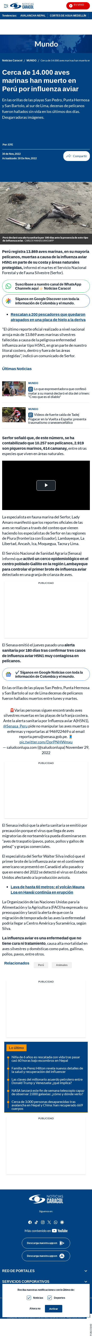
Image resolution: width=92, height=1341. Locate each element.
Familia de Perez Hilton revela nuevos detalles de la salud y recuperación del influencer (47, 1070)
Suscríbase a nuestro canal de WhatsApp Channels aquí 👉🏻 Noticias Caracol (48, 286)
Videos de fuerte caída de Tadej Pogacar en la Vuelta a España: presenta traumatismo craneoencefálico (57, 418)
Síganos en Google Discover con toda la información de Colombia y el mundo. (47, 301)
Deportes (59, 1297)
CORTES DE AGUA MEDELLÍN (68, 15)
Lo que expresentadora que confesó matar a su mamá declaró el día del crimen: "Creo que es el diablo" (59, 393)
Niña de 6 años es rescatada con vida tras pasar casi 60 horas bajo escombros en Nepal (46, 1058)
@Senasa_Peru (15, 726)
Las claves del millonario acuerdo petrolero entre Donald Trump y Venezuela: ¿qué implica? (47, 1081)
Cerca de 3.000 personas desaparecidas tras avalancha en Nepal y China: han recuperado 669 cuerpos (47, 1105)
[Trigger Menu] (6, 5)
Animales (62, 965)
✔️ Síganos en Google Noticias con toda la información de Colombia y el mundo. (49, 674)
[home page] (46, 1199)
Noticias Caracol (12, 60)
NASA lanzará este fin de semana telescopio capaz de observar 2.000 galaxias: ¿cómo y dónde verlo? (48, 1092)
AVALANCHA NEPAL (33, 15)
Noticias (38, 1297)
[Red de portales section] (86, 1271)
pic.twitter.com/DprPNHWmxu (46, 742)
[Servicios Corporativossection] (86, 1281)
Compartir (76, 156)
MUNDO (31, 60)
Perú (41, 965)
